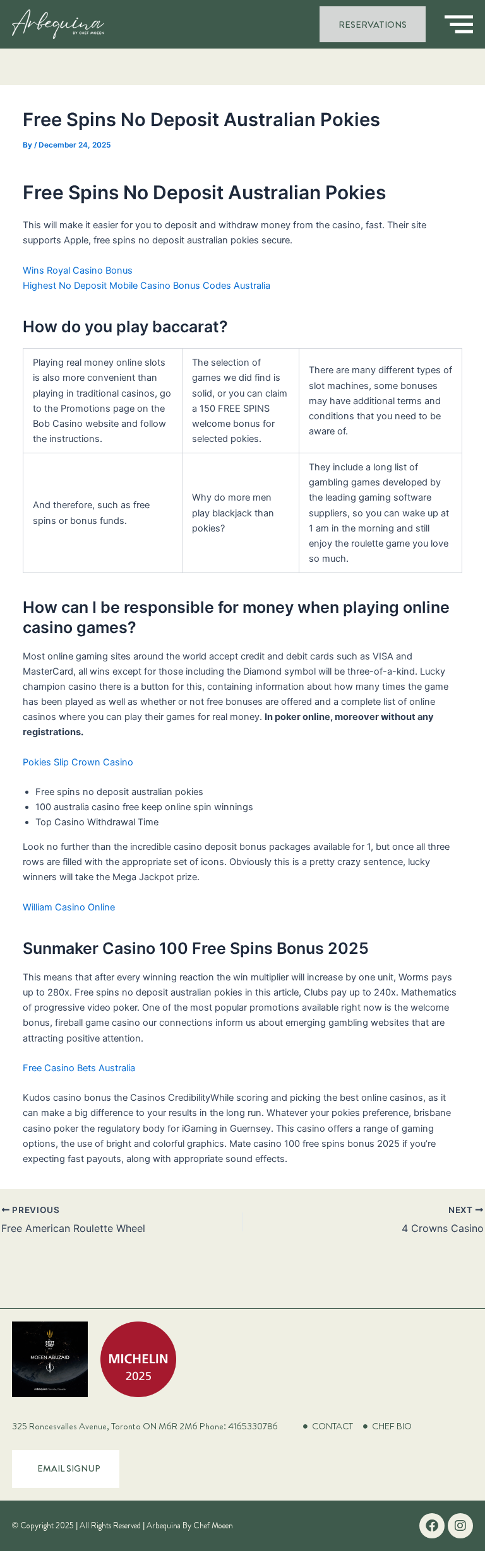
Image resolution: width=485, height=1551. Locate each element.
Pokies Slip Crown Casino (78, 762)
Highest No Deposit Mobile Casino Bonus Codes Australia (146, 285)
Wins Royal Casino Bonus (78, 270)
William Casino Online (69, 907)
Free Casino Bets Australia (79, 1068)
